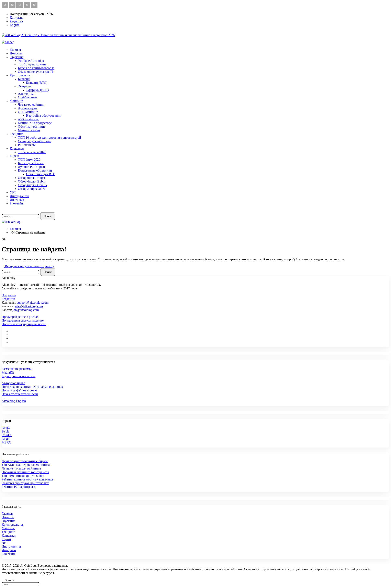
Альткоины (26, 93)
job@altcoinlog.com (26, 310)
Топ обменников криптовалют (23, 475)
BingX (6, 427)
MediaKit (8, 372)
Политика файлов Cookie (19, 390)
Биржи (14, 156)
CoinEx (7, 435)
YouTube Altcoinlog (31, 60)
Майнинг (16, 101)
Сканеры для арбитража (34, 141)
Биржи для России (31, 163)
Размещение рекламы (16, 369)
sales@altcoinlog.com (29, 306)
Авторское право (13, 383)
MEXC (6, 442)
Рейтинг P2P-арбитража (18, 486)
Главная (15, 49)
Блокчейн (16, 203)
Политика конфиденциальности (24, 324)
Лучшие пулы (27, 108)
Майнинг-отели (29, 130)
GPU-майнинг (28, 112)
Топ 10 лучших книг (32, 64)
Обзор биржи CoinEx (32, 185)
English (15, 25)
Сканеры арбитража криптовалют (25, 483)
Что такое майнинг (31, 104)
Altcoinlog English (14, 401)
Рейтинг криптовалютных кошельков (28, 479)
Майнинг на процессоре (35, 123)
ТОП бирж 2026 (29, 159)
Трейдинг (16, 134)
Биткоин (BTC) (36, 82)
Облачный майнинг (31, 126)
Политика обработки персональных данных (32, 386)
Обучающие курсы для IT (35, 71)
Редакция (16, 21)
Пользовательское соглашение (23, 320)
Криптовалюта (20, 75)
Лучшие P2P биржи (31, 166)
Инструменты (19, 196)
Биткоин (24, 79)
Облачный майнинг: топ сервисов (25, 472)
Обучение (16, 57)
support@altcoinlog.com (32, 302)
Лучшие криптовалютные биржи (25, 461)
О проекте (9, 295)
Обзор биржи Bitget (31, 177)
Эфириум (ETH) (37, 90)
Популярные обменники (35, 170)
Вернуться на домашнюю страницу (29, 266)
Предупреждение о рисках (20, 316)
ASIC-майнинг (28, 119)
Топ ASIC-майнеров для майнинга (26, 464)
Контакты (16, 17)
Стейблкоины (27, 97)
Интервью (17, 199)
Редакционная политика (18, 376)
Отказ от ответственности (20, 394)
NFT (13, 192)
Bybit (5, 431)
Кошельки (17, 148)
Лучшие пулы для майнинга (21, 468)
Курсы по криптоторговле (36, 68)
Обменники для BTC (40, 174)
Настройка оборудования (43, 115)
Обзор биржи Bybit (31, 181)
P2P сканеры (26, 145)
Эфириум (24, 86)
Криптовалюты (12, 524)
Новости (16, 53)
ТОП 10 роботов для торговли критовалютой (49, 137)
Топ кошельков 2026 (32, 152)
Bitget (5, 438)
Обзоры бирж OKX (31, 188)
